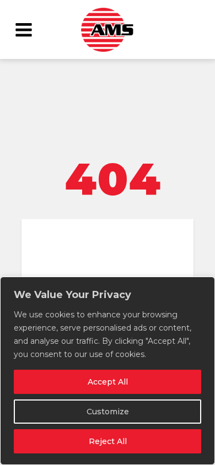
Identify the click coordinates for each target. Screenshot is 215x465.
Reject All (108, 441)
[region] (107, 371)
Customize (108, 412)
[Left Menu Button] (24, 29)
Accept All (108, 382)
